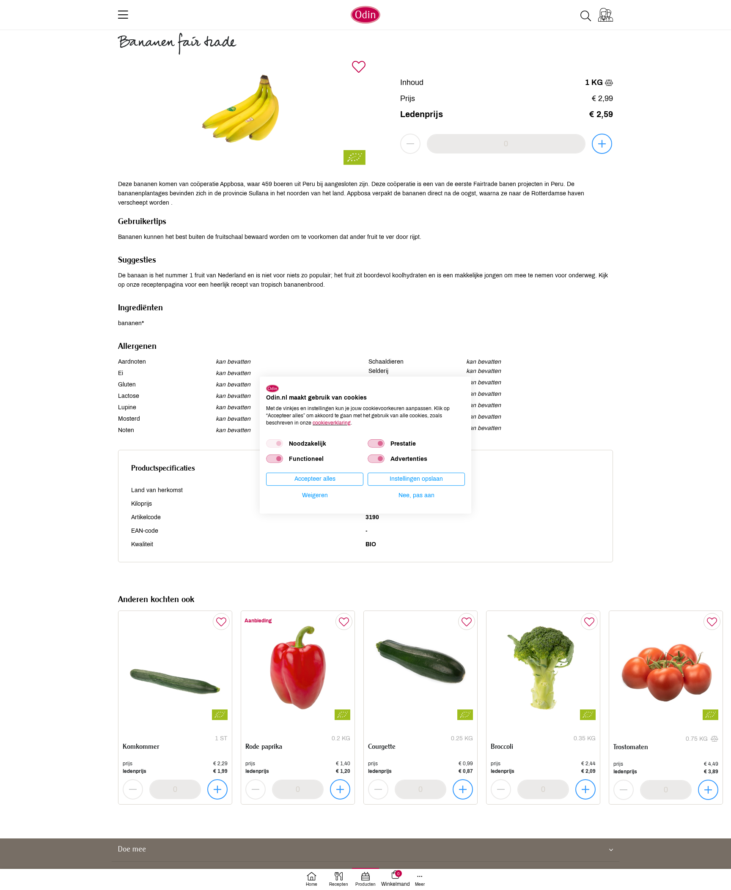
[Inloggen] (605, 14)
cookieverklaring (332, 422)
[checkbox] (274, 443)
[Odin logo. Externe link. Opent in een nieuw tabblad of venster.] (272, 388)
